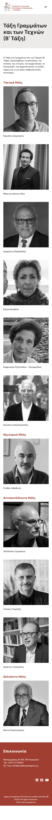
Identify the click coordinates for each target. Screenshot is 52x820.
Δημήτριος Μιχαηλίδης (14, 251)
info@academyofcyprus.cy (25, 765)
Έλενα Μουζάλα (11, 309)
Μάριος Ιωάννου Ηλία (14, 193)
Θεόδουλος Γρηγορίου (14, 551)
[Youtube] (47, 780)
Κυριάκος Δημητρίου (13, 136)
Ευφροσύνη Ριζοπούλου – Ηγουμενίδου (22, 367)
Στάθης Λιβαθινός (12, 488)
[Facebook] (41, 780)
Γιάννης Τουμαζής (12, 609)
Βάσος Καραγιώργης (13, 730)
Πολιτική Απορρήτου (26, 802)
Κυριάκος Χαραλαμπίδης (15, 425)
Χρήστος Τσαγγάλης (13, 667)
